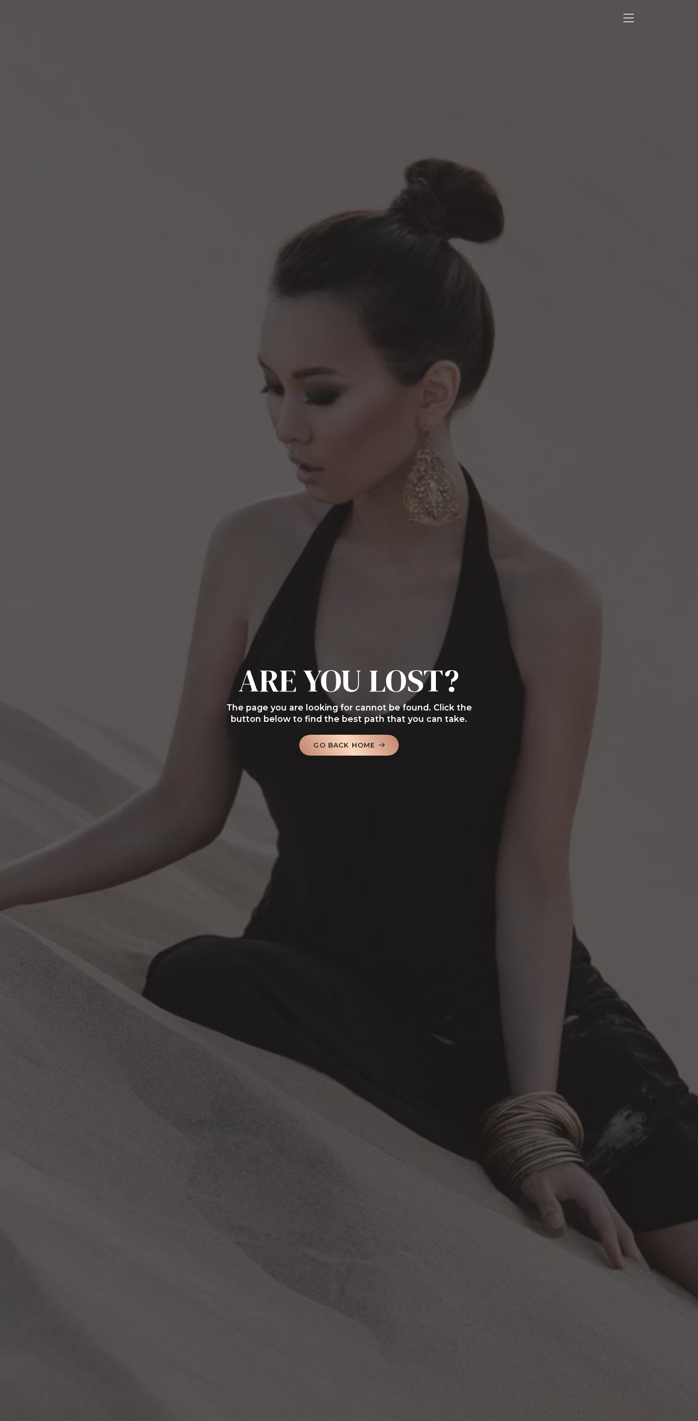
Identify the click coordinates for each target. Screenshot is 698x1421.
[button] (628, 18)
